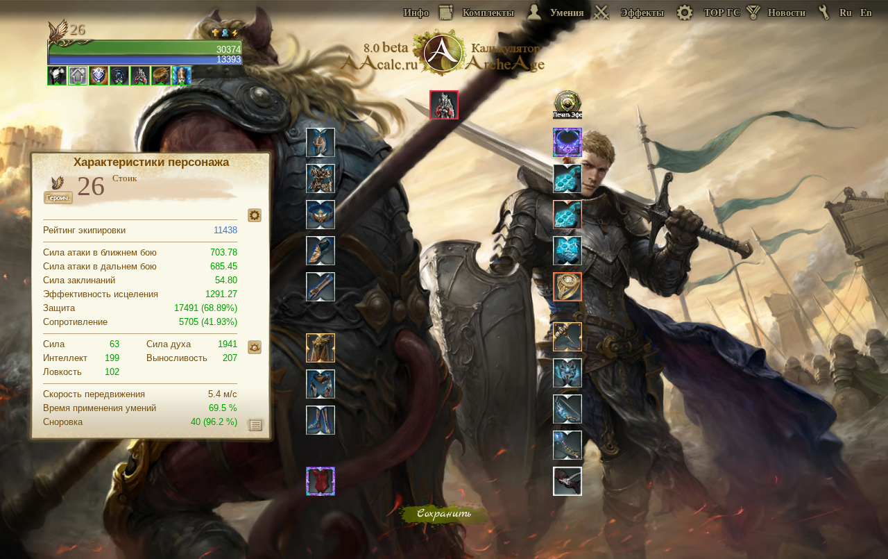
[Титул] (255, 215)
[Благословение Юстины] (255, 347)
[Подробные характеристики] (255, 425)
